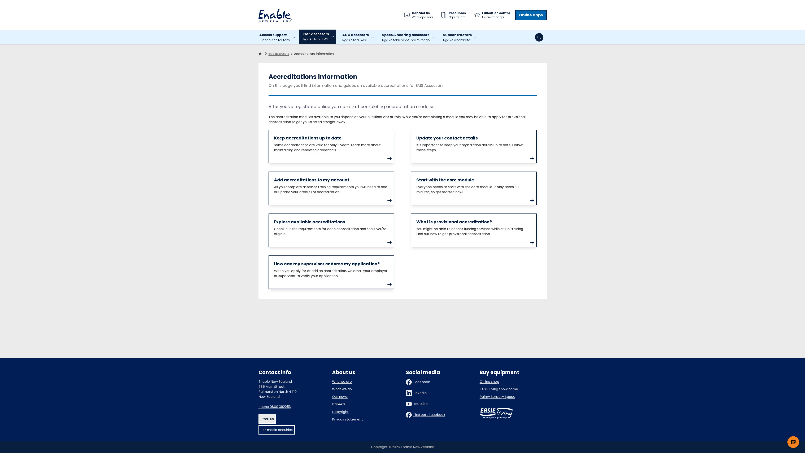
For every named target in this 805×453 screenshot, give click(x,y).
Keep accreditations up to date (307, 138)
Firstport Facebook (429, 414)
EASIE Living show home (499, 389)
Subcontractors (457, 37)
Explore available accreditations (309, 222)
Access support (274, 37)
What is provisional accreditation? (454, 222)
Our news (340, 396)
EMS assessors (316, 36)
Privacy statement (347, 419)
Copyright (340, 411)
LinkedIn (420, 393)
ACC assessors (355, 37)
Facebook (421, 382)
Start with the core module (445, 180)
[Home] (261, 53)
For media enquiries (277, 429)
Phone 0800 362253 (274, 406)
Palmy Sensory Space (497, 396)
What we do (342, 389)
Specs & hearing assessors (406, 37)
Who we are (342, 381)
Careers (338, 404)
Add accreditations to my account (311, 180)
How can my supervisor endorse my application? (327, 264)
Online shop (489, 381)
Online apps (531, 15)
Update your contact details (447, 138)
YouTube (420, 403)
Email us (267, 419)
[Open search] (539, 37)
